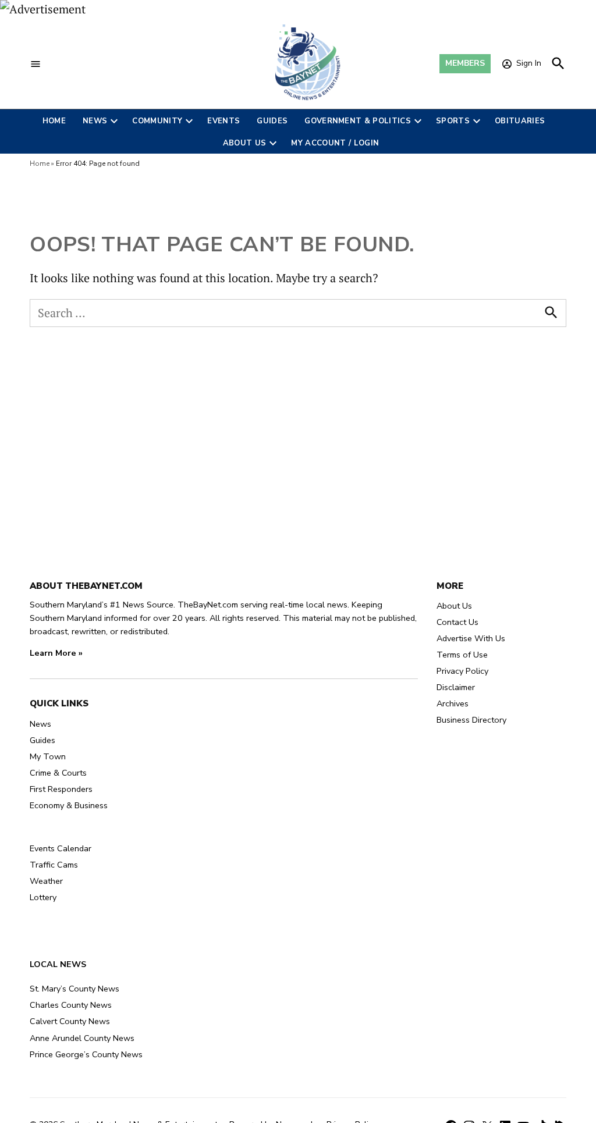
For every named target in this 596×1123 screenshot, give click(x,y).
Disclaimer (456, 687)
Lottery (43, 897)
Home (54, 121)
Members (465, 63)
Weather (46, 881)
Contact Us (457, 622)
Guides (272, 121)
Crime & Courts (58, 773)
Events (223, 121)
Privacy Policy (462, 671)
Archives (453, 703)
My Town (48, 756)
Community (157, 121)
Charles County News (71, 1005)
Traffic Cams (54, 864)
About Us (245, 143)
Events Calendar (60, 848)
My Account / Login (335, 143)
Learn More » (56, 653)
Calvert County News (70, 1021)
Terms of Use (462, 654)
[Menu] (35, 63)
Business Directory (471, 720)
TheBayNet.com (208, 604)
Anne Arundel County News (82, 1038)
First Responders (61, 789)
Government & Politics (357, 121)
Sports (453, 121)
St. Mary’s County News (74, 988)
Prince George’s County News (86, 1054)
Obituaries (520, 121)
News (95, 121)
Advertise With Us (471, 638)
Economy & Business (69, 805)
